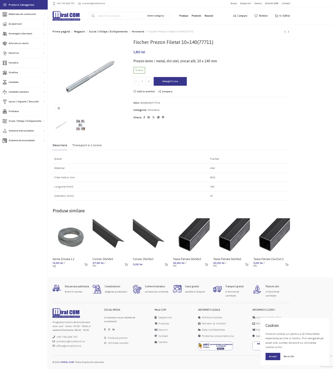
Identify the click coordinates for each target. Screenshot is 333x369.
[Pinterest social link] (148, 117)
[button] (86, 264)
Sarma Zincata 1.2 (63, 259)
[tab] (60, 145)
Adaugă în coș (170, 81)
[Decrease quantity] (136, 81)
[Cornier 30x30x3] (151, 236)
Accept (273, 356)
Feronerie (138, 31)
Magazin (79, 31)
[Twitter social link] (153, 117)
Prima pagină (61, 31)
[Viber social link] (163, 117)
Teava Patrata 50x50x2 (227, 259)
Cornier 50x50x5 (103, 259)
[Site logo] (66, 16)
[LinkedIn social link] (113, 329)
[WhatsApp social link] (158, 117)
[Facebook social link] (144, 117)
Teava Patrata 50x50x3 (187, 259)
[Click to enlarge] (58, 108)
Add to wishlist (146, 91)
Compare (167, 91)
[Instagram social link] (109, 329)
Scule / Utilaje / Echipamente (108, 31)
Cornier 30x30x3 (143, 259)
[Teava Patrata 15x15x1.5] (271, 236)
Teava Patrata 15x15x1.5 (268, 259)
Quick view (80, 264)
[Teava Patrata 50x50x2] (231, 236)
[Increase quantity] (148, 81)
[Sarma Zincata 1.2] (71, 236)
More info (289, 356)
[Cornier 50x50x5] (111, 236)
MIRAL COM (67, 362)
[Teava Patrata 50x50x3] (191, 236)
